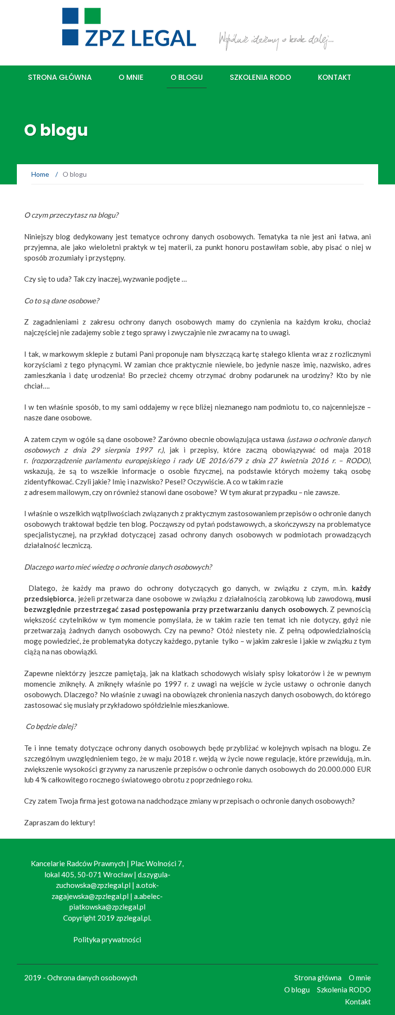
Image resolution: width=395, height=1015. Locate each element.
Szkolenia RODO (260, 77)
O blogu (187, 77)
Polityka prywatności (107, 939)
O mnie (131, 77)
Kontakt (334, 77)
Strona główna (60, 77)
